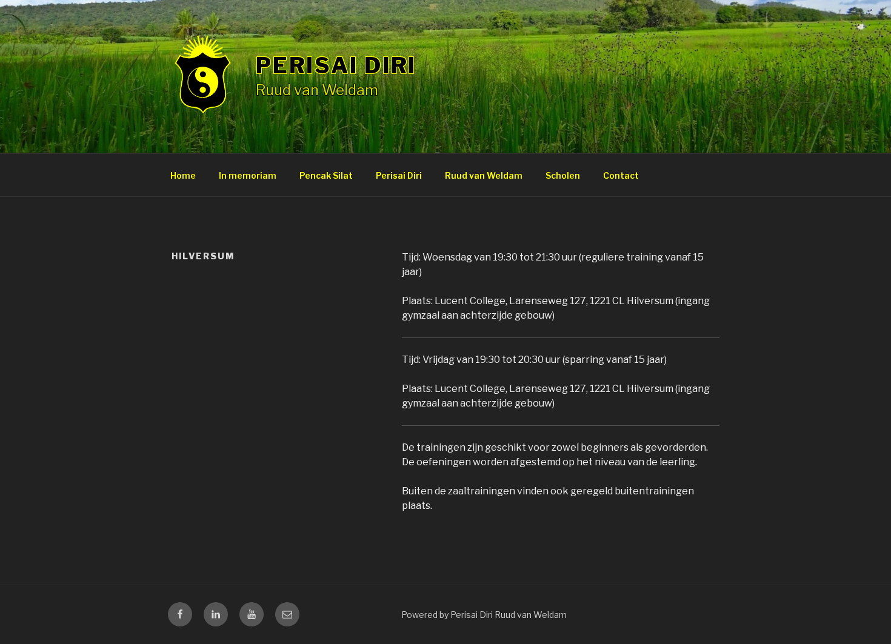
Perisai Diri (336, 65)
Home (183, 175)
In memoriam (247, 175)
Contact (621, 175)
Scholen (563, 175)
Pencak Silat (326, 175)
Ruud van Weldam (483, 175)
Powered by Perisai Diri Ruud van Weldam (484, 614)
